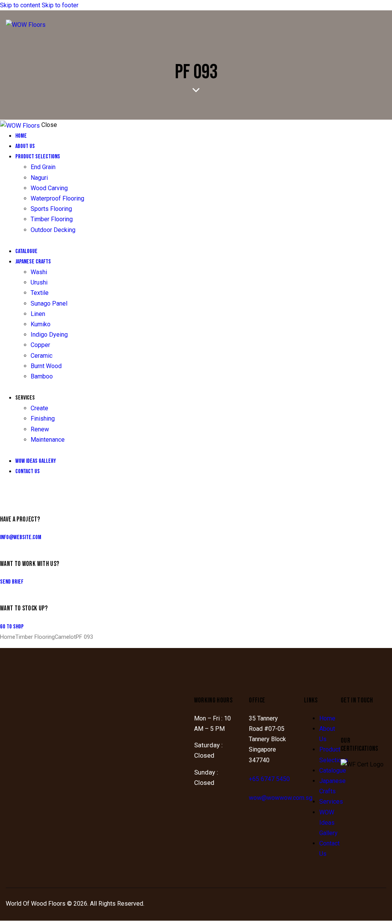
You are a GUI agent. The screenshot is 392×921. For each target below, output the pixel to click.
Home (7, 636)
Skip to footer (60, 5)
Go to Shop (12, 626)
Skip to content (20, 5)
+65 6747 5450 (269, 779)
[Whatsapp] (371, 720)
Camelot (65, 636)
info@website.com (20, 537)
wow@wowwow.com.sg (280, 797)
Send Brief (11, 581)
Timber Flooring (35, 636)
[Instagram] (350, 720)
